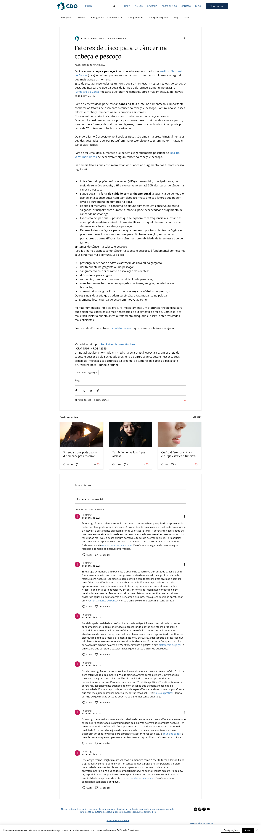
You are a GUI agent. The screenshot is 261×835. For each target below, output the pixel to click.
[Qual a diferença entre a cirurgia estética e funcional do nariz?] (179, 434)
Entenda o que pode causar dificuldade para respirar (80, 454)
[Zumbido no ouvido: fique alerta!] (130, 434)
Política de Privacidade (128, 830)
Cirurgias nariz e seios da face (106, 17)
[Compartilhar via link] (98, 390)
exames (81, 17)
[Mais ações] (184, 38)
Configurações (231, 830)
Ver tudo (197, 416)
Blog (176, 17)
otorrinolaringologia (87, 372)
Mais (186, 17)
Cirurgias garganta (158, 17)
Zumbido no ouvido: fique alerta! (128, 454)
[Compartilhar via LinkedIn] (90, 390)
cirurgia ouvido (135, 17)
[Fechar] (257, 830)
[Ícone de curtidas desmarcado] (84, 555)
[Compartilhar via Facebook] (76, 390)
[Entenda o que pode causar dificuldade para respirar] (81, 434)
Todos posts (65, 17)
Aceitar (248, 830)
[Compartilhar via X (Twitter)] (83, 390)
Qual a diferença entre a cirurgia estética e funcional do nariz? (179, 454)
